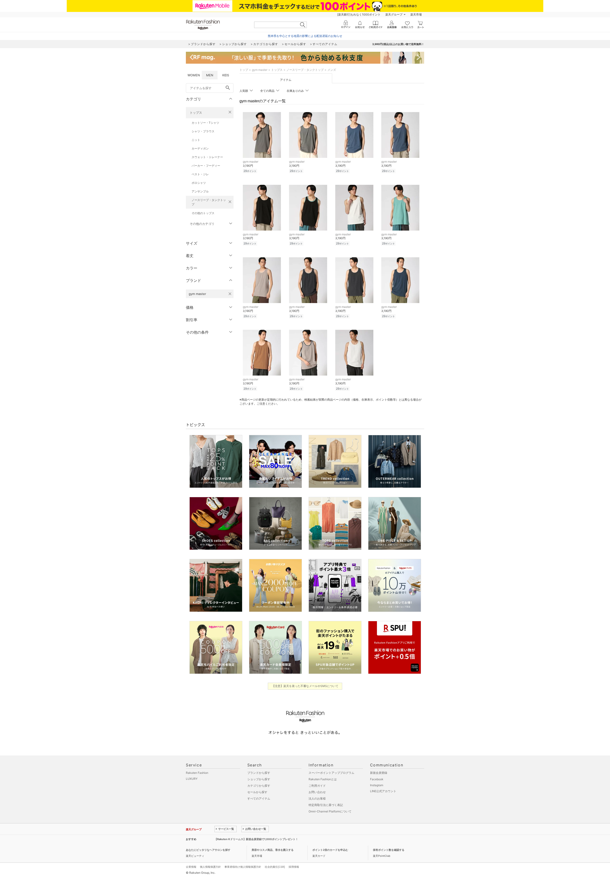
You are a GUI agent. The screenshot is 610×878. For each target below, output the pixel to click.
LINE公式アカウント (383, 791)
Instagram (376, 785)
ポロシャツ (199, 183)
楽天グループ (393, 14)
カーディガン (200, 148)
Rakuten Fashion (197, 773)
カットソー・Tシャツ (205, 122)
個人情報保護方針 (210, 866)
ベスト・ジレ (200, 174)
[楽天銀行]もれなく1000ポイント (359, 14)
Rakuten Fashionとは (323, 779)
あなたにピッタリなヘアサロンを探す (208, 850)
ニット (196, 140)
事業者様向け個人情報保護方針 (242, 866)
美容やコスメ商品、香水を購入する (273, 850)
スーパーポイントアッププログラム (331, 773)
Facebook (376, 779)
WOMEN (194, 75)
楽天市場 (416, 14)
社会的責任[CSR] (275, 866)
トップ (243, 70)
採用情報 (294, 866)
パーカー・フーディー (206, 165)
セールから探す (257, 792)
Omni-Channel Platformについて (330, 811)
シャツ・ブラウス (203, 131)
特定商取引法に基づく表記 (326, 805)
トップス (196, 112)
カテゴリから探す (258, 785)
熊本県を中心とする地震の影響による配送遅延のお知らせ (305, 36)
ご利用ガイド (317, 785)
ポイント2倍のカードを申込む (330, 850)
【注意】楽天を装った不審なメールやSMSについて (305, 686)
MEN (209, 75)
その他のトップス (203, 213)
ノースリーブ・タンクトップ (209, 202)
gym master (259, 70)
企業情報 (191, 866)
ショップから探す (258, 779)
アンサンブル (200, 191)
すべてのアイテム (258, 798)
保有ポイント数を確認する (388, 850)
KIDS (225, 75)
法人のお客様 (317, 798)
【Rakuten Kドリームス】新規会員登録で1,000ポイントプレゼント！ (256, 839)
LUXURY (192, 778)
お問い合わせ (317, 792)
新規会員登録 (378, 773)
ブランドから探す (258, 773)
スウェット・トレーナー (207, 157)
